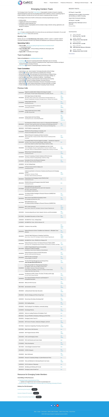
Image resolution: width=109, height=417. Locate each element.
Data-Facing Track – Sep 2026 (79, 36)
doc (61, 92)
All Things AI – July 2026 (74, 20)
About (35, 411)
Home (45, 2)
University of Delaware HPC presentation (25, 393)
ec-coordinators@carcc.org (35, 58)
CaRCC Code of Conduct (52, 411)
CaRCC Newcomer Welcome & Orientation (81, 47)
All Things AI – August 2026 (75, 12)
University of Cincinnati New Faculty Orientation (26, 396)
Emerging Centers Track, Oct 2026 (80, 51)
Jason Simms (22, 65)
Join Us (19, 32)
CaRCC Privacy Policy (64, 411)
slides (62, 97)
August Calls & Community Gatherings (77, 18)
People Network (54, 2)
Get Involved (44, 411)
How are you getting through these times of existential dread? (40, 45)
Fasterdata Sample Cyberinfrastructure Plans (29, 380)
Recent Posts (72, 411)
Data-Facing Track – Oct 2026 (79, 43)
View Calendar (72, 53)
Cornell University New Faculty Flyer (24, 389)
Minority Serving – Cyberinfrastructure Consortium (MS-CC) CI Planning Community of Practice (40, 383)
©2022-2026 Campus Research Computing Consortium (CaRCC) (55, 413)
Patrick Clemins (22, 62)
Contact (38, 411)
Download (34, 389)
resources (63, 120)
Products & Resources (66, 2)
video (62, 93)
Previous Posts (72, 25)
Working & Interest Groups (81, 2)
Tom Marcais (22, 60)
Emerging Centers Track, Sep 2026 (80, 39)
